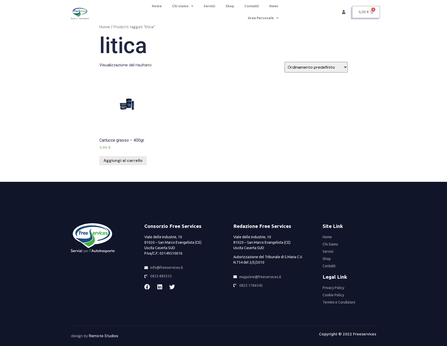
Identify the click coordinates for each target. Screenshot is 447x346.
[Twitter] (172, 287)
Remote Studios (103, 335)
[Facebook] (147, 287)
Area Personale (261, 18)
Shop (230, 6)
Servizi (209, 6)
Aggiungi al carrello (123, 160)
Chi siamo (180, 6)
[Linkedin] (159, 287)
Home (157, 6)
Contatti (251, 6)
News (273, 6)
